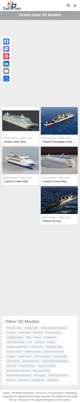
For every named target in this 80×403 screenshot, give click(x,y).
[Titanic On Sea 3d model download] (59, 200)
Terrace (11, 332)
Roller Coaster (33, 351)
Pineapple (39, 375)
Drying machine (46, 365)
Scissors (39, 342)
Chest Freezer (14, 351)
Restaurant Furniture (18, 370)
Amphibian (38, 380)
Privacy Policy (55, 392)
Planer (37, 337)
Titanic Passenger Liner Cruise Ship (59, 143)
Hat (30, 342)
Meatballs (53, 380)
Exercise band (42, 356)
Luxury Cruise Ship (16, 181)
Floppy (51, 342)
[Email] (6, 71)
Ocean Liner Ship (15, 141)
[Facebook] (6, 41)
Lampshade (59, 356)
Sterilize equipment (17, 346)
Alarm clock (13, 361)
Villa (28, 337)
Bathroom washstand (19, 375)
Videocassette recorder (53, 327)
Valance (11, 380)
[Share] (6, 78)
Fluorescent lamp (53, 351)
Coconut (11, 365)
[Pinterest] (6, 56)
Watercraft (26, 138)
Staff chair (37, 346)
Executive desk (31, 361)
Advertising (71, 392)
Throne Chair (14, 327)
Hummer (24, 380)
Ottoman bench (15, 342)
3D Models (11, 138)
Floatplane (50, 337)
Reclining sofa (53, 346)
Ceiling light (31, 327)
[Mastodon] (6, 49)
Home (6, 392)
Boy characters (41, 370)
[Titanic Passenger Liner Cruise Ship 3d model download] (59, 121)
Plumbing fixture (58, 375)
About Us (41, 392)
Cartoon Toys (27, 365)
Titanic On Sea (52, 221)
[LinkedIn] (6, 63)
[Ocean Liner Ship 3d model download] (20, 121)
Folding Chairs (15, 337)
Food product (53, 332)
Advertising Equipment (55, 361)
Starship (37, 332)
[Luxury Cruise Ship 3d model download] (20, 160)
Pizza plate (24, 332)
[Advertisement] (40, 63)
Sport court (25, 356)
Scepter (11, 356)
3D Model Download (23, 392)
